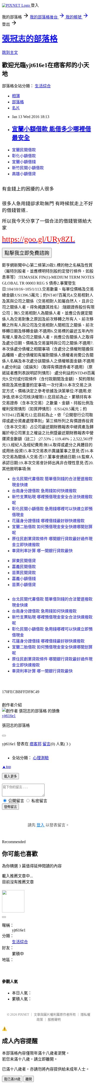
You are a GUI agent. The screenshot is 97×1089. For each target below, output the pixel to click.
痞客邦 (36, 744)
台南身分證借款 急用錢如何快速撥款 (44, 491)
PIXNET (23, 1014)
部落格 (18, 102)
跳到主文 (10, 52)
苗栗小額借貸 (24, 585)
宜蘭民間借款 (24, 150)
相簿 (16, 96)
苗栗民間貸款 (24, 573)
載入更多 (10, 776)
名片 (16, 108)
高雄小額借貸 (24, 174)
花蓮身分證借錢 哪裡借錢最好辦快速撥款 (48, 521)
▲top (6, 767)
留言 (46, 744)
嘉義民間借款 (24, 567)
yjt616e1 (9, 716)
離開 (28, 1079)
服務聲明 (54, 1019)
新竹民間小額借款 (28, 168)
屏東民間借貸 (24, 561)
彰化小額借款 (24, 156)
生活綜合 (43, 86)
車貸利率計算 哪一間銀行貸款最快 (42, 551)
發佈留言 (10, 807)
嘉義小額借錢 (24, 579)
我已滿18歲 (12, 1079)
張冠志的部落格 (30, 38)
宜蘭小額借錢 (24, 162)
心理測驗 (41, 758)
